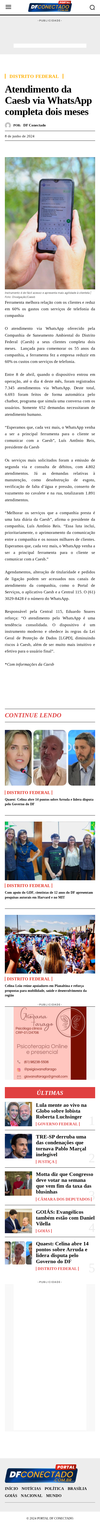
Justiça (46, 1162)
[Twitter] (21, 148)
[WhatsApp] (32, 148)
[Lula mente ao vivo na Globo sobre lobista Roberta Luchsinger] (18, 1114)
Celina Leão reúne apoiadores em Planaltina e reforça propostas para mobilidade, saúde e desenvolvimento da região (46, 990)
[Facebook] (10, 148)
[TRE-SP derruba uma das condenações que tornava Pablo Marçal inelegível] (18, 1146)
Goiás (44, 1231)
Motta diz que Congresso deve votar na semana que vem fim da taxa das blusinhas (64, 1183)
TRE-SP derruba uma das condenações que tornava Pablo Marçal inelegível (61, 1145)
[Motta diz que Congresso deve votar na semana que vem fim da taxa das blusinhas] (18, 1183)
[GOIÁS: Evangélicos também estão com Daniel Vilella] (18, 1221)
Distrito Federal (34, 76)
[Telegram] (43, 148)
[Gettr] (54, 148)
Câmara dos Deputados (64, 1199)
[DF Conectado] (9, 125)
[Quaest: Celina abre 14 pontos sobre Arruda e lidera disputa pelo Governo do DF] (50, 757)
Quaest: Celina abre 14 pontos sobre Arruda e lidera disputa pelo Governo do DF (62, 1252)
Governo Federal (58, 1124)
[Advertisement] (50, 35)
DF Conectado (34, 125)
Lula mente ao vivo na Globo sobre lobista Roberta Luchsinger (61, 1111)
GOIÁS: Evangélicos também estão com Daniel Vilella (65, 1218)
